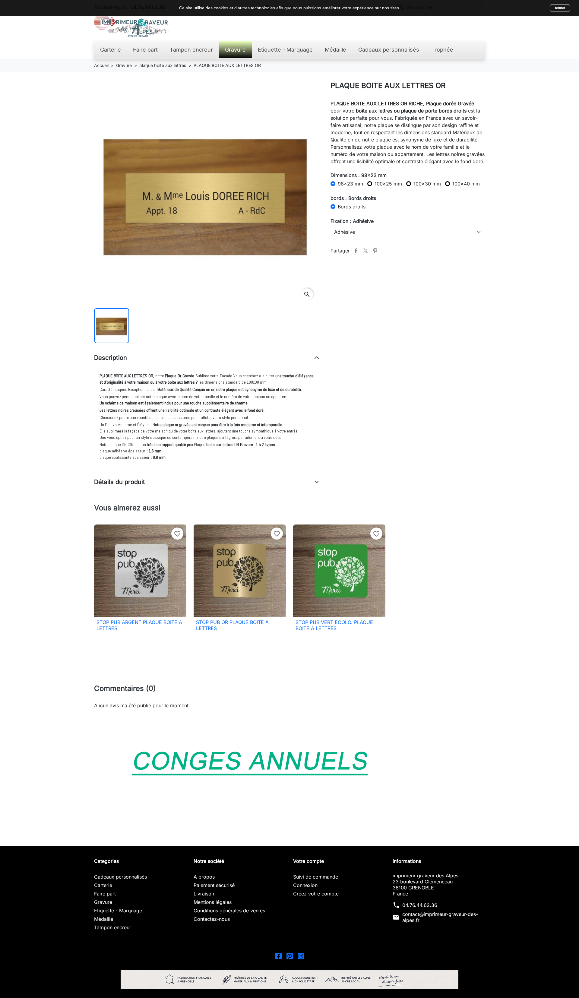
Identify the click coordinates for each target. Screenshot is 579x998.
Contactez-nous (212, 919)
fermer (560, 8)
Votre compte (308, 861)
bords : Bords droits (353, 198)
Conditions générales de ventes (229, 911)
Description (110, 357)
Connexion (305, 885)
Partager (355, 250)
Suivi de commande (315, 877)
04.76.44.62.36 (419, 905)
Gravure (103, 902)
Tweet (365, 250)
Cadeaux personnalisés (120, 877)
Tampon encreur (112, 927)
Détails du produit (119, 482)
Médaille (103, 919)
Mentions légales (213, 902)
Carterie (103, 885)
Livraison (204, 894)
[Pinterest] (289, 955)
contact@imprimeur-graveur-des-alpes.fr (440, 917)
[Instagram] (301, 955)
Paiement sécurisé (214, 885)
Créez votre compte (316, 894)
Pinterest (375, 250)
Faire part (105, 894)
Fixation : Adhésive (352, 221)
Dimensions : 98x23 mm (359, 175)
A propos (204, 877)
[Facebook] (278, 955)
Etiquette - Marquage (118, 911)
